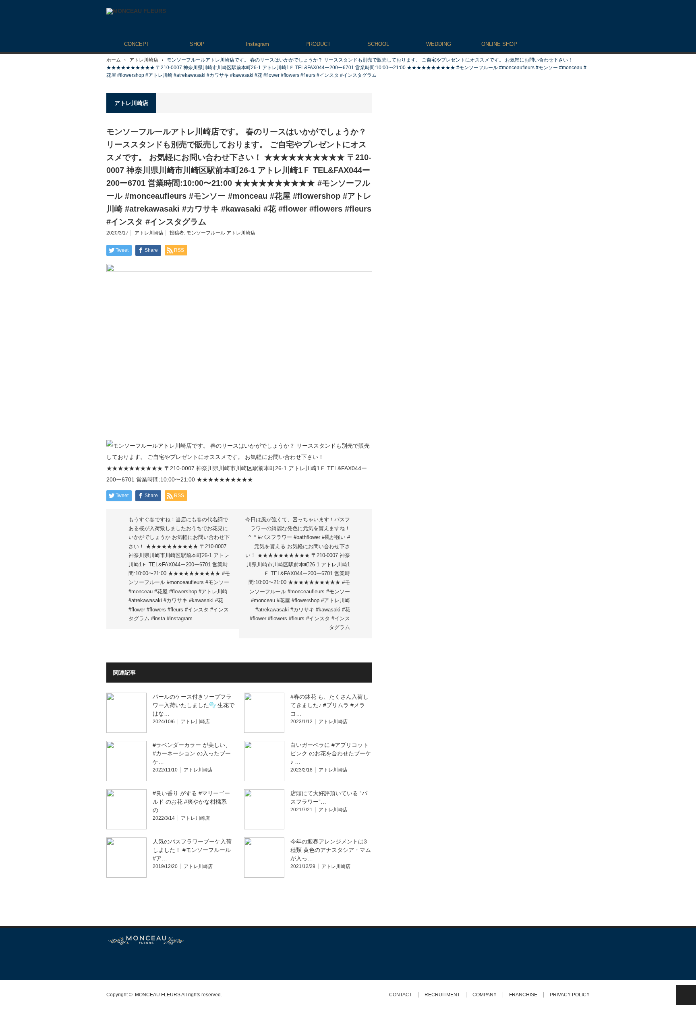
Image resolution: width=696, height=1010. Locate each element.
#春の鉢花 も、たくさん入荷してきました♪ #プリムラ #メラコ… (329, 705)
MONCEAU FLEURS (157, 995)
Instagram (257, 44)
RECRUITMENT (442, 995)
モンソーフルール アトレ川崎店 (220, 233)
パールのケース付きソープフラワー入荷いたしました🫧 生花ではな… (193, 705)
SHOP (197, 44)
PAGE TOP (686, 995)
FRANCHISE (523, 995)
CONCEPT (136, 44)
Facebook (124, 962)
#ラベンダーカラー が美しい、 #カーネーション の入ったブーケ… (192, 753)
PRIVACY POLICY (570, 995)
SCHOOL (378, 44)
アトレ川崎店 (143, 60)
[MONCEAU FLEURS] (136, 11)
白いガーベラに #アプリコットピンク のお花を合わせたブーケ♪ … (330, 753)
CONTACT (400, 995)
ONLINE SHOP (499, 44)
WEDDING (438, 44)
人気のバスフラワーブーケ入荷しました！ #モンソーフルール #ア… (192, 850)
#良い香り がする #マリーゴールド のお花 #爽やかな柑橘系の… (191, 801)
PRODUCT (318, 44)
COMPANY (484, 995)
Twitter (110, 962)
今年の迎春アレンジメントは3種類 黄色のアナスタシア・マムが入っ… (330, 850)
